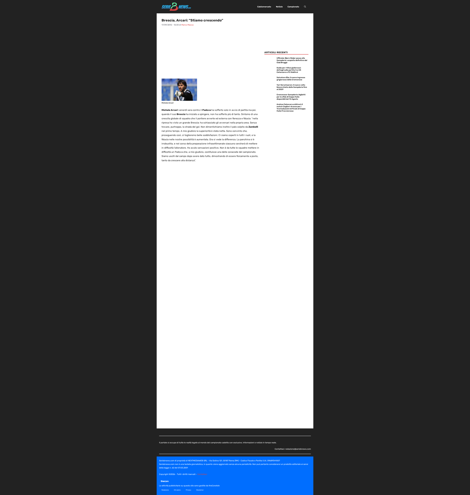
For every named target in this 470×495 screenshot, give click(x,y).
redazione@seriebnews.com (298, 449)
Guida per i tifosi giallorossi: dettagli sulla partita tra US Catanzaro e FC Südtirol (289, 70)
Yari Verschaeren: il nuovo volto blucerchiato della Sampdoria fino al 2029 (292, 87)
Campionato (293, 7)
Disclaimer (200, 490)
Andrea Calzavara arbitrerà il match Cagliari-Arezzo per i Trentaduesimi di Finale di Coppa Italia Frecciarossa (291, 107)
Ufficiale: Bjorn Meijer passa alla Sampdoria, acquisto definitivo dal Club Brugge (292, 60)
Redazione (165, 490)
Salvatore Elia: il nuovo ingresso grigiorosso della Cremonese (291, 78)
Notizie (279, 7)
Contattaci (202, 474)
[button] (305, 6)
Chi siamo (177, 490)
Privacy (188, 490)
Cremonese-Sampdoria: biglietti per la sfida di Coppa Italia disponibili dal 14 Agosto (291, 97)
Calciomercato (264, 7)
